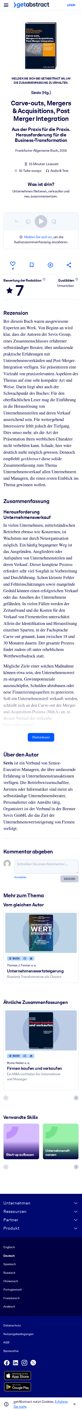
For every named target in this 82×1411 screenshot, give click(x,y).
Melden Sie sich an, (38, 237)
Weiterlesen (41, 737)
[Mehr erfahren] (44, 279)
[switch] (41, 221)
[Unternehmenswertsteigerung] (41, 933)
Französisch (11, 1298)
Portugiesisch (12, 1289)
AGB (6, 1342)
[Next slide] (76, 1097)
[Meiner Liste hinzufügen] (50, 264)
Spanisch (9, 1264)
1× (16, 221)
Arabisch (9, 1306)
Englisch (9, 1247)
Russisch (9, 1272)
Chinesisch (10, 1281)
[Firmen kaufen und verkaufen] (41, 1030)
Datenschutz (12, 1325)
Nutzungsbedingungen (18, 1334)
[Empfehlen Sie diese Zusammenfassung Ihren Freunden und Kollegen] (69, 264)
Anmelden (20, 877)
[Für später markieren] (31, 264)
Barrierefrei (11, 1351)
